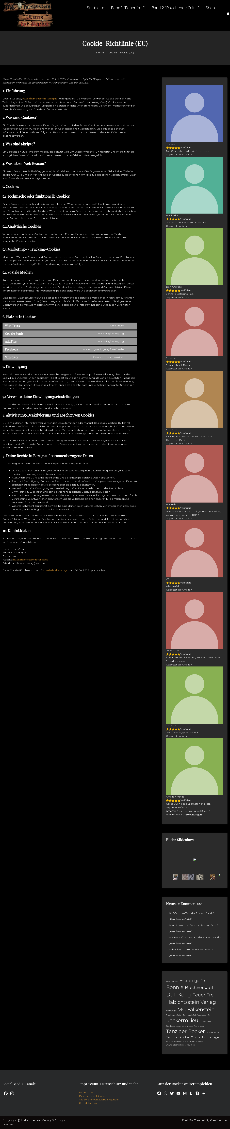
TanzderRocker (212, 1032)
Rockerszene (205, 1021)
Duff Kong (178, 995)
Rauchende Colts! (173, 1015)
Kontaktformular (88, 1103)
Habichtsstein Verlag (191, 1002)
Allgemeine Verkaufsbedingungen (99, 1099)
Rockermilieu (182, 1020)
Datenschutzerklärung (92, 1096)
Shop (210, 8)
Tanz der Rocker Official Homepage (192, 1037)
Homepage (171, 1011)
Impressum (86, 1092)
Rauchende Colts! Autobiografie (196, 1015)
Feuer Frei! (204, 995)
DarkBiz (188, 1120)
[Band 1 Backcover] (176, 877)
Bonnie (174, 987)
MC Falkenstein (196, 1009)
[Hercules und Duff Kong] (188, 877)
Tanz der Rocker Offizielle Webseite (181, 1041)
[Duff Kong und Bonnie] (212, 877)
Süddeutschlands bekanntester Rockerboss (185, 1026)
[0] (226, 15)
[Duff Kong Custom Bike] (200, 877)
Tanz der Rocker (185, 1031)
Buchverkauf (199, 987)
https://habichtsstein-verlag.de (39, 98)
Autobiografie (192, 980)
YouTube (191, 1045)
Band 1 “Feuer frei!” (128, 8)
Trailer (201, 1041)
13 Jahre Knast (172, 981)
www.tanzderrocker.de (176, 1045)
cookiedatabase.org (55, 570)
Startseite (95, 8)
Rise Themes (218, 1120)
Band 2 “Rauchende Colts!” (175, 8)
